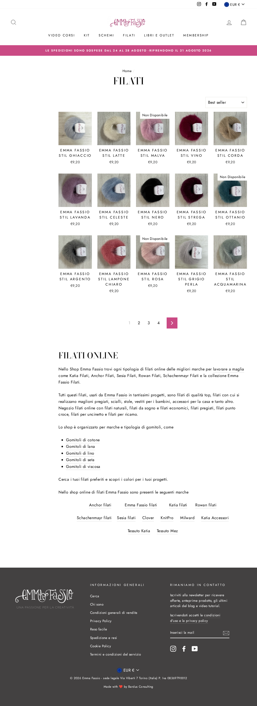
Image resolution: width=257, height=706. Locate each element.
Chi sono (96, 604)
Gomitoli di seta (80, 460)
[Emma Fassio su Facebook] (184, 649)
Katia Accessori (215, 518)
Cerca (94, 596)
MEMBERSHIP (196, 35)
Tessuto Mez (167, 531)
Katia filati (178, 505)
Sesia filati (126, 518)
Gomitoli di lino (80, 453)
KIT (87, 35)
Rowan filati (205, 505)
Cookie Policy (100, 645)
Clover (148, 518)
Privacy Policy (101, 620)
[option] (128, 50)
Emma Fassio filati (141, 505)
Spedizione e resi (103, 637)
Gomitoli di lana (80, 446)
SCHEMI (106, 35)
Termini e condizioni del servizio (115, 654)
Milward (187, 518)
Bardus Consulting (140, 686)
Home (127, 70)
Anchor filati (100, 505)
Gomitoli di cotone (83, 440)
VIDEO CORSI (61, 35)
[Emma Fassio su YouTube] (195, 649)
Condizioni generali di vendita (114, 612)
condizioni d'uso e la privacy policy (195, 618)
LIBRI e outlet (159, 35)
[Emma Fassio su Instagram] (173, 649)
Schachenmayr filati (94, 518)
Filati (129, 35)
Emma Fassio (115, 395)
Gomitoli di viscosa (83, 466)
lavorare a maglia (228, 369)
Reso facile (98, 629)
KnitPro (167, 518)
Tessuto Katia (139, 531)
